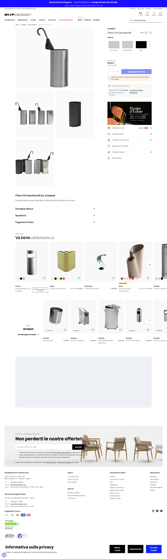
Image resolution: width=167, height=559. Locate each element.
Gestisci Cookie (115, 498)
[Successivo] (92, 107)
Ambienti (87, 20)
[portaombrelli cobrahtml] (100, 261)
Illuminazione (23, 20)
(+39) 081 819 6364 (16, 482)
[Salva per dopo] (150, 33)
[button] (140, 14)
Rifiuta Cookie (117, 548)
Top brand (153, 482)
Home (17, 24)
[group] (31, 266)
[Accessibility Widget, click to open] (4, 555)
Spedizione (114, 485)
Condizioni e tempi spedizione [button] (136, 91)
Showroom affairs (74, 493)
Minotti (152, 490)
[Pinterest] (161, 518)
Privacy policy (114, 493)
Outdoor (42, 20)
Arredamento (10, 20)
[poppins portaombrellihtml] (66, 261)
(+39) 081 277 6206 (16, 501)
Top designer (154, 479)
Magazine (141, 8)
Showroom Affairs (66, 20)
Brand (80, 20)
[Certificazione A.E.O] (22, 536)
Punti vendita (72, 482)
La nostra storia (73, 477)
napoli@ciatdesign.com (18, 504)
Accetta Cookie (153, 548)
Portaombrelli (32, 24)
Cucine (33, 20)
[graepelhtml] (28, 315)
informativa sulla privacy (61, 452)
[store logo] (18, 14)
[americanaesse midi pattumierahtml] (111, 316)
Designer (96, 20)
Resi (111, 482)
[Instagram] (153, 518)
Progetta (133, 8)
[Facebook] (157, 518)
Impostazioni (135, 549)
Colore (110, 37)
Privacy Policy (51, 462)
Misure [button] (142, 33)
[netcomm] (10, 536)
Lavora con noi (157, 8)
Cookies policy (115, 496)
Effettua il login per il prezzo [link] (40, 290)
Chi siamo (148, 8)
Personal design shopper (76, 495)
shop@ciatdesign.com (18, 484)
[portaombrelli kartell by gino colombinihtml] (31, 261)
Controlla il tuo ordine (117, 479)
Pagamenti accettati (117, 490)
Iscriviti (78, 447)
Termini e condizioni (65, 462)
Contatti (112, 477)
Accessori (52, 20)
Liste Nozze (72, 498)
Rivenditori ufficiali (156, 487)
